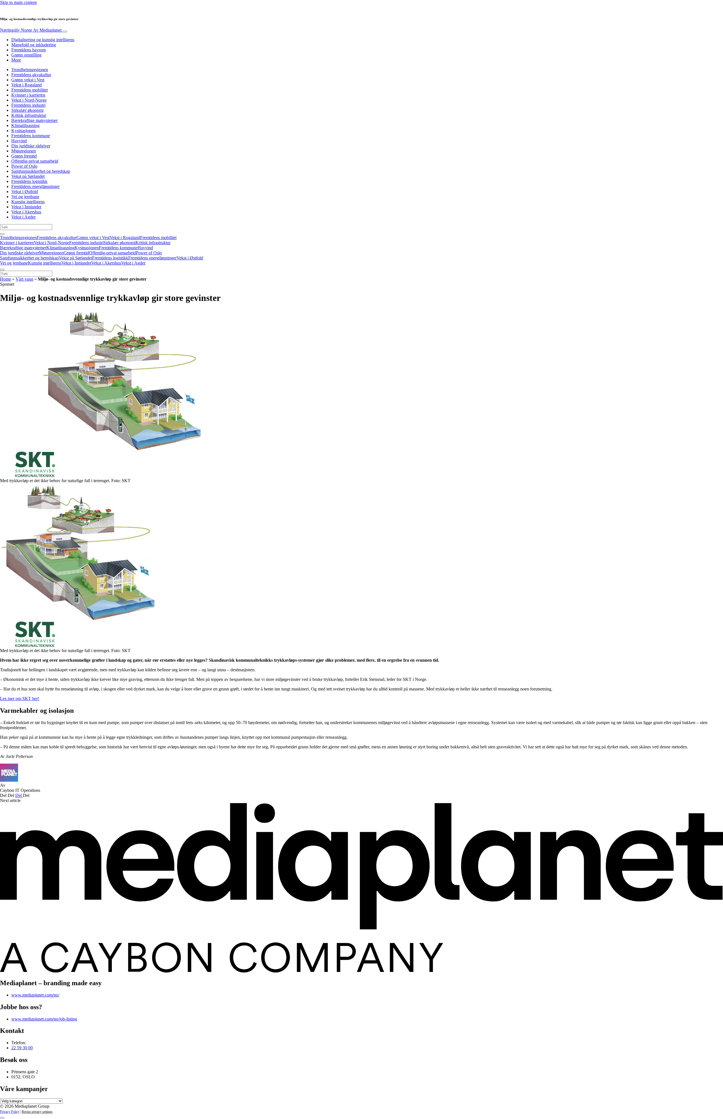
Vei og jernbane (25, 196)
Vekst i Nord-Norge (29, 100)
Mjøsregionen (23, 150)
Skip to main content (18, 2)
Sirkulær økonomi (27, 110)
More (16, 60)
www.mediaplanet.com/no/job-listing (44, 1019)
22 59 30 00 (22, 1047)
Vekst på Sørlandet (28, 176)
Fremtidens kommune (30, 135)
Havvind (19, 140)
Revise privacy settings (37, 1112)
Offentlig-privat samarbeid (34, 161)
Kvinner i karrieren (28, 95)
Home (5, 279)
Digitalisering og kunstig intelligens (42, 39)
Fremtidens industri (28, 105)
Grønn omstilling (26, 55)
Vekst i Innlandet (26, 206)
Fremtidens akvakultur (31, 74)
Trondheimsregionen (29, 69)
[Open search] (2, 234)
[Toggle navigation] (65, 31)
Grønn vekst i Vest (27, 79)
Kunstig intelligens (28, 201)
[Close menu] (2, 269)
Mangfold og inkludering (33, 44)
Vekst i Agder (23, 217)
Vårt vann (24, 279)
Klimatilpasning (25, 125)
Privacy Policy (9, 1112)
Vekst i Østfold (24, 191)
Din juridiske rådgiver (30, 145)
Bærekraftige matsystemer (34, 120)
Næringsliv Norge (31, 30)
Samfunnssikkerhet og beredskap (40, 171)
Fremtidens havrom (28, 49)
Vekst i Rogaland (26, 84)
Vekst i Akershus (26, 211)
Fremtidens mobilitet (29, 90)
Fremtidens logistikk (29, 181)
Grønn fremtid (24, 156)
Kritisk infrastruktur (28, 115)
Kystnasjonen (23, 130)
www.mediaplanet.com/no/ (35, 995)
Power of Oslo (24, 166)
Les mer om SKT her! (19, 698)
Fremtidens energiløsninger (35, 186)
